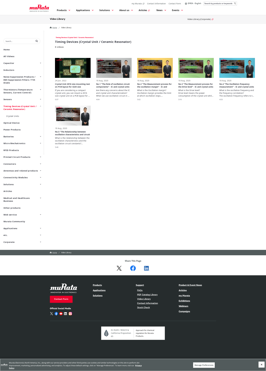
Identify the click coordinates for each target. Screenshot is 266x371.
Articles (7, 191)
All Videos (8, 56)
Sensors (7, 99)
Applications (10, 228)
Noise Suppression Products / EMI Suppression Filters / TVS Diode (19, 79)
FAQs (140, 290)
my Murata (137, 3)
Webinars (183, 306)
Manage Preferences (204, 365)
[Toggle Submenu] (41, 63)
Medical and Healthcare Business (16, 199)
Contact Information (156, 3)
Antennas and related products (20, 170)
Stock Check (143, 308)
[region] (133, 365)
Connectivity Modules (15, 177)
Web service (10, 214)
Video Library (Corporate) (199, 19)
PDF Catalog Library (147, 295)
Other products (12, 207)
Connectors (9, 163)
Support (140, 285)
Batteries (8, 136)
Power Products (12, 129)
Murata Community (14, 221)
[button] (63, 11)
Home (54, 27)
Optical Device (11, 122)
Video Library (57, 19)
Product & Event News (190, 285)
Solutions (8, 184)
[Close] (262, 364)
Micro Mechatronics (14, 143)
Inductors (8, 70)
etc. (5, 235)
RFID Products (11, 150)
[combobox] (220, 4)
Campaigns (184, 311)
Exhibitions (184, 301)
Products (97, 285)
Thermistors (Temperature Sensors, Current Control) (18, 91)
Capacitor (8, 63)
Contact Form (175, 3)
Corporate (9, 242)
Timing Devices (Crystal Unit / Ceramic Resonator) (19, 107)
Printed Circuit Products (16, 157)
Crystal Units (12, 116)
